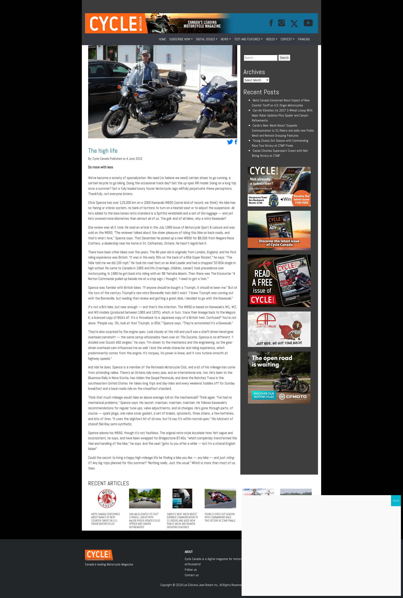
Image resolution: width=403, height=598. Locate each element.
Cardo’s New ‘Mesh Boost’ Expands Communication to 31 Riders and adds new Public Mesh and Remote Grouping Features (283, 130)
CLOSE (396, 500)
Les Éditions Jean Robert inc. (200, 585)
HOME (162, 39)
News (224, 39)
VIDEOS (270, 39)
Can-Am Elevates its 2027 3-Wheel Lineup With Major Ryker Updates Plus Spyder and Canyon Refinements (282, 115)
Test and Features (247, 39)
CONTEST (286, 39)
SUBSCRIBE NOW (179, 39)
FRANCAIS (304, 39)
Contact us (192, 575)
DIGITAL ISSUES (205, 39)
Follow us (191, 569)
